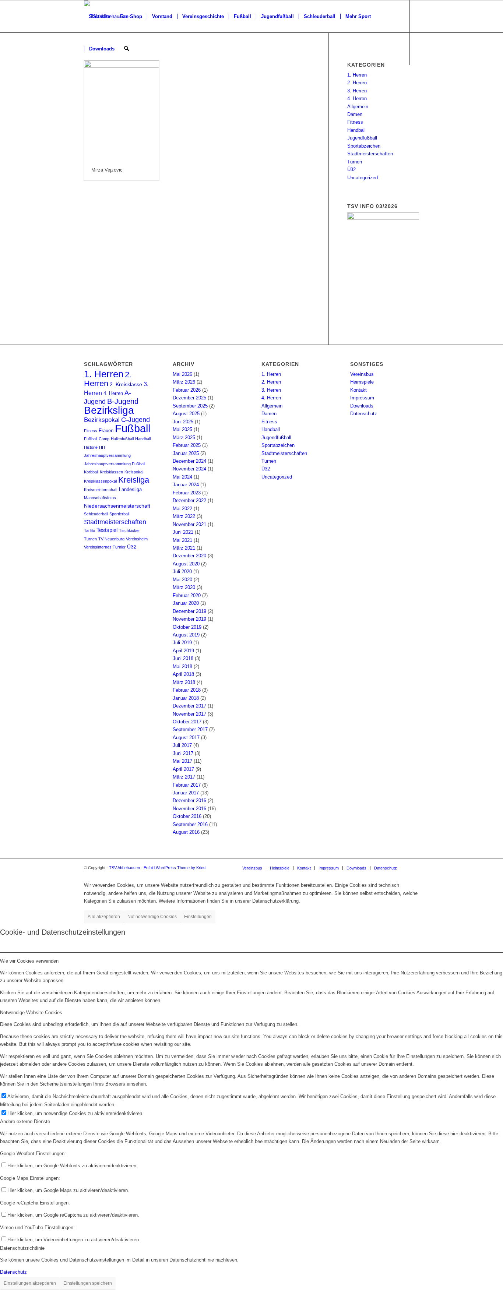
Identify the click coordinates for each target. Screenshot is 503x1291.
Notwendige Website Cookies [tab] (31, 1012)
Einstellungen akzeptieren (30, 1283)
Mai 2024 (182, 477)
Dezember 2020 (189, 555)
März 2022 (184, 516)
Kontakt (358, 390)
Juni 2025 (183, 421)
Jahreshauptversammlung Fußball (114, 464)
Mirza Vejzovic (107, 170)
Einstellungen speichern (87, 1283)
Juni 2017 (183, 753)
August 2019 (186, 635)
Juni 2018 (183, 658)
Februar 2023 (187, 492)
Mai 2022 (182, 508)
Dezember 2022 (189, 500)
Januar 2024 (186, 484)
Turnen (354, 162)
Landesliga (130, 489)
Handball (356, 130)
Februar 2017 (187, 785)
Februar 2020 (187, 595)
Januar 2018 (186, 698)
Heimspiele (362, 382)
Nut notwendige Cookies (152, 916)
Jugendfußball (362, 138)
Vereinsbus (362, 374)
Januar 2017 (186, 793)
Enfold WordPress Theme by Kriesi (175, 867)
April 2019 (183, 650)
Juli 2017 (182, 745)
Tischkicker (129, 530)
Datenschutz (363, 413)
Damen (354, 114)
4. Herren (357, 98)
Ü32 (351, 169)
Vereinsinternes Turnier (105, 547)
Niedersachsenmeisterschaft (117, 506)
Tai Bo (89, 530)
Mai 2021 (182, 540)
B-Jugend (122, 401)
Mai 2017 (182, 761)
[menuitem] (99, 16)
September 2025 (190, 406)
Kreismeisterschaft (100, 489)
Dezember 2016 (189, 800)
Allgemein (357, 106)
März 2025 (184, 437)
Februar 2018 (187, 690)
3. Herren (357, 91)
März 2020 (184, 587)
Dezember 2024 (189, 461)
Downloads (361, 406)
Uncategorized (362, 177)
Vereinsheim (137, 539)
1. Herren (357, 75)
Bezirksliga (109, 410)
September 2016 (190, 824)
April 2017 (183, 769)
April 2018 (183, 674)
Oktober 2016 (187, 816)
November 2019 (189, 619)
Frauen (106, 430)
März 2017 (184, 777)
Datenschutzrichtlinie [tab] (22, 1248)
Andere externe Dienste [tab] (25, 1121)
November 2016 (189, 808)
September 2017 (190, 729)
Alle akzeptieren (104, 916)
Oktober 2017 (187, 721)
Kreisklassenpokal (100, 481)
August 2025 (186, 413)
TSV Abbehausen (124, 867)
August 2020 (186, 564)
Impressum (362, 398)
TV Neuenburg (111, 539)
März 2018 (184, 682)
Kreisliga (133, 479)
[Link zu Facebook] (86, 81)
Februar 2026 (187, 390)
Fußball (132, 428)
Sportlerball (119, 514)
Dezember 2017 (189, 706)
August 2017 (186, 737)
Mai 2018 (182, 666)
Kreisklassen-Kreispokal (121, 472)
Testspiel (106, 530)
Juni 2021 (183, 532)
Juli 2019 (182, 642)
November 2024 (189, 469)
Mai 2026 (182, 374)
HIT (102, 447)
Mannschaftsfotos (100, 497)
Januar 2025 (186, 453)
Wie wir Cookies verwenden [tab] (29, 961)
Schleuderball (96, 514)
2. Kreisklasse (126, 384)
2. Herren (357, 82)
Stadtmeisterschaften (370, 153)
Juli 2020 (182, 571)
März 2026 (184, 382)
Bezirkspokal (102, 419)
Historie (91, 447)
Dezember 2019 (189, 611)
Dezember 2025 (189, 398)
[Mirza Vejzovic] (121, 110)
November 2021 (189, 524)
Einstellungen (198, 916)
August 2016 (186, 832)
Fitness (355, 122)
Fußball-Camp (96, 439)
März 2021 (184, 548)
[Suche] (126, 49)
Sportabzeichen (363, 146)
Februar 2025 (187, 445)
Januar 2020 (186, 603)
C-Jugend (135, 419)
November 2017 (189, 714)
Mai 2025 (182, 429)
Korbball (91, 472)
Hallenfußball (122, 439)
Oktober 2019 (187, 627)
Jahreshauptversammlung (107, 455)
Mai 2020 (182, 579)
